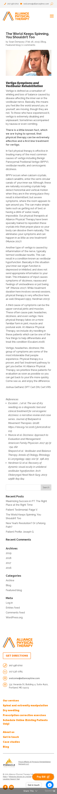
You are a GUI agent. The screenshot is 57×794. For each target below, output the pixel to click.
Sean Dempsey (17, 42)
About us (8, 732)
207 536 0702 (13, 4)
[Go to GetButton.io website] (50, 791)
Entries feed (13, 607)
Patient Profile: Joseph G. (20, 531)
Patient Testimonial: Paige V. (22, 509)
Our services (11, 700)
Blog (43, 42)
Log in (9, 602)
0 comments (28, 45)
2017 (8, 563)
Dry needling (11, 710)
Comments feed (15, 612)
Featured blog (13, 45)
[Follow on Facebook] (5, 787)
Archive (10, 580)
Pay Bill (41, 776)
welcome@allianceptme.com (36, 4)
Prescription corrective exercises (24, 715)
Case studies (11, 741)
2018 (8, 558)
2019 (8, 553)
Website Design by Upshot (20, 777)
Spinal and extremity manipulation (25, 705)
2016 (8, 567)
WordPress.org (14, 617)
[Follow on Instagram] (11, 787)
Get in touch (11, 737)
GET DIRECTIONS (17, 655)
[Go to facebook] (50, 785)
